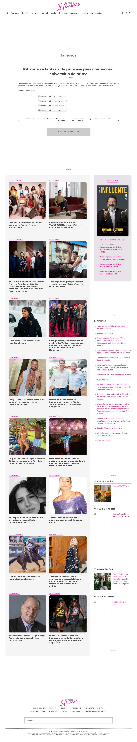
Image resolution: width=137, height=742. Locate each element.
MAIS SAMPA (52, 708)
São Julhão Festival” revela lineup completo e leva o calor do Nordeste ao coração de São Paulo (113, 420)
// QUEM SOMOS (53, 711)
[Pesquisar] (130, 13)
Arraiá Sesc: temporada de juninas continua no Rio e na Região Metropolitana (25, 225)
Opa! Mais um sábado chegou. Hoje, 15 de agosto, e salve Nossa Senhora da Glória (114, 351)
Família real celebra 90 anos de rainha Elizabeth (45, 120)
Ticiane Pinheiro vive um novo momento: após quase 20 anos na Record (65, 520)
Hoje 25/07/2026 (104, 440)
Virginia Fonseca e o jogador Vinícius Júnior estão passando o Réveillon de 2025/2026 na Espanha (27, 461)
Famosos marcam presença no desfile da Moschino (91, 120)
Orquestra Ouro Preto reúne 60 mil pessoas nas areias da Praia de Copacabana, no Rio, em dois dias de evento (111, 342)
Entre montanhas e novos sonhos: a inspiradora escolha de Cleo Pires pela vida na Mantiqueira (112, 367)
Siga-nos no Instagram (68, 132)
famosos (15, 13)
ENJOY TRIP (100, 708)
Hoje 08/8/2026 (103, 379)
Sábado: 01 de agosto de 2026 (109, 428)
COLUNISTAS (74, 13)
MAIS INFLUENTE (89, 708)
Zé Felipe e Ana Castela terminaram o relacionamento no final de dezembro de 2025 (26, 520)
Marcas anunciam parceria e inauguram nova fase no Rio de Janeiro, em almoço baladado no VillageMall (65, 403)
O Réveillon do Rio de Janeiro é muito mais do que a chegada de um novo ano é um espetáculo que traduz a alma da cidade (67, 462)
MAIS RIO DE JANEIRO (39, 708)
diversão (63, 13)
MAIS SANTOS (63, 708)
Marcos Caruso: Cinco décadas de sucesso (114, 374)
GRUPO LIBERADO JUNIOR (37, 711)
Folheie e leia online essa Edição (113, 240)
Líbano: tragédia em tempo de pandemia (121, 515)
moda (53, 13)
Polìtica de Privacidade (99, 734)
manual (44, 13)
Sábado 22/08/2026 (105, 333)
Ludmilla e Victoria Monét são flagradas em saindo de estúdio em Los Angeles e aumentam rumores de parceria (66, 639)
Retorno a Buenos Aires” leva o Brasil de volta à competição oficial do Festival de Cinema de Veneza (114, 386)
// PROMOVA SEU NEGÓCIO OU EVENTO (95, 711)
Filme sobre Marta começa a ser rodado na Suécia (24, 342)
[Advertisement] (68, 32)
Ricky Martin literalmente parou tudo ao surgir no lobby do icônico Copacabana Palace (27, 402)
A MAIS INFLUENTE (75, 708)
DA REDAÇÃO (96, 13)
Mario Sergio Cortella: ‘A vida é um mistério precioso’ (111, 327)
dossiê (25, 13)
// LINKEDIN (63, 711)
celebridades (54, 180)
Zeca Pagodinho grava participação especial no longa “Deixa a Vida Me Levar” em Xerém (66, 284)
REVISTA (85, 13)
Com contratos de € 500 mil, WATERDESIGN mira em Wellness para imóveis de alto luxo (65, 225)
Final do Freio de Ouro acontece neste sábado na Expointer (24, 578)
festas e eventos (16, 180)
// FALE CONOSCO (75, 711)
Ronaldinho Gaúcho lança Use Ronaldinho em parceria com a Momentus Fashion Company (114, 396)
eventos (34, 13)
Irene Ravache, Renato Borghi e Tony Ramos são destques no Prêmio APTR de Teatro (27, 638)
